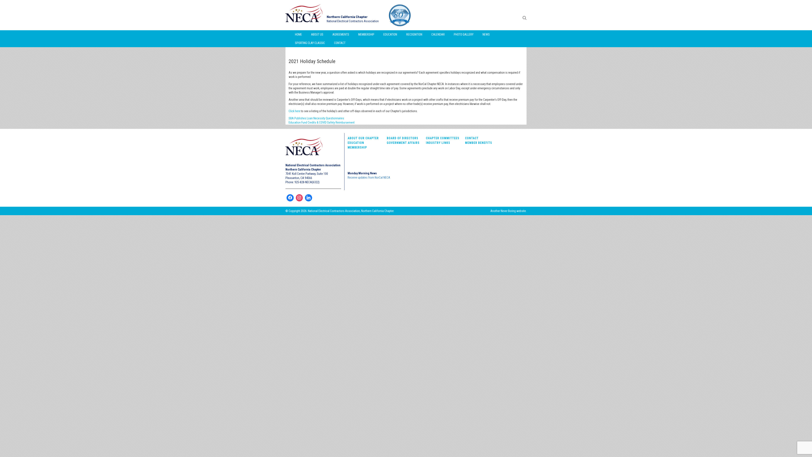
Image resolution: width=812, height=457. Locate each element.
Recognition (414, 34)
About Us (317, 34)
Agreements (340, 34)
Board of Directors (402, 138)
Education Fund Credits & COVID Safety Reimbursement (322, 122)
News (486, 34)
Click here (294, 111)
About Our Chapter (363, 138)
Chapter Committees (442, 138)
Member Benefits (478, 143)
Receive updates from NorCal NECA (369, 177)
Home (298, 34)
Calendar (438, 34)
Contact (340, 43)
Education (390, 34)
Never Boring (508, 211)
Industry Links (438, 143)
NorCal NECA (304, 15)
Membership (366, 34)
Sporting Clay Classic (310, 43)
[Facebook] (290, 197)
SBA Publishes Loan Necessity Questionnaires (316, 118)
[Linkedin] (308, 197)
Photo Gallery (463, 34)
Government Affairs (403, 143)
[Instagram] (299, 197)
